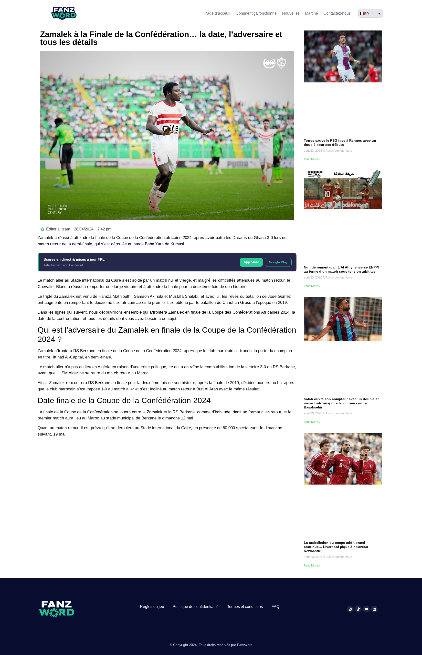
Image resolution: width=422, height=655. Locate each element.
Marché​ (311, 13)
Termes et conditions (245, 607)
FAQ (275, 607)
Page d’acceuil (217, 13)
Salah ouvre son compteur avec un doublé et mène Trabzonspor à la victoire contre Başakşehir (341, 403)
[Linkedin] (374, 609)
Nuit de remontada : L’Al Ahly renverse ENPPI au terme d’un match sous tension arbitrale (341, 269)
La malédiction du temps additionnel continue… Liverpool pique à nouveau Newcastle (336, 547)
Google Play (278, 262)
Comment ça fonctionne (256, 13)
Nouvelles (291, 13)
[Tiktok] (358, 609)
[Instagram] (350, 609)
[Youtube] (366, 609)
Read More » (312, 159)
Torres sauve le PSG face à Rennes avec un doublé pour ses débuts (340, 143)
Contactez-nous (337, 13)
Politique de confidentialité (196, 607)
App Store (251, 262)
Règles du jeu (152, 607)
